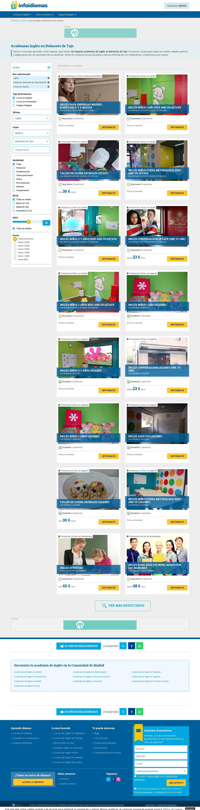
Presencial (20, 168)
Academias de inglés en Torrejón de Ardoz (150, 681)
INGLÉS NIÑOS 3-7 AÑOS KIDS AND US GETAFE (88, 239)
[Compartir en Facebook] (131, 645)
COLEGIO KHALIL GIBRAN (75, 570)
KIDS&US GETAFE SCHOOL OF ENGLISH (149, 110)
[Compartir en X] (123, 645)
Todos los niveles (23, 199)
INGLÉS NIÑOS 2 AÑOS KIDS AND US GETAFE (87, 304)
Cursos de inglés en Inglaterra (69, 733)
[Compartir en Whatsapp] (139, 645)
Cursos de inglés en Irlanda (67, 738)
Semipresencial (23, 171)
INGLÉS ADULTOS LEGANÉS (145, 436)
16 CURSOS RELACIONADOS (81, 646)
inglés (16, 78)
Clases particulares (24, 175)
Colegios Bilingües (22, 742)
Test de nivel (101, 738)
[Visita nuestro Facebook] (113, 779)
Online (19, 179)
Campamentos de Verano (107, 752)
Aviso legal (150, 805)
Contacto (64, 778)
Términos (160, 792)
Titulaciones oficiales (105, 742)
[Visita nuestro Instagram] (118, 779)
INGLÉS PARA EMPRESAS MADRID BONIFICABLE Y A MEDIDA (81, 106)
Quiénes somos (67, 783)
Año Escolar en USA (63, 742)
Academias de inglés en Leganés (146, 676)
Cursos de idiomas (22, 733)
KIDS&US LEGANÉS (140, 307)
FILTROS (16, 67)
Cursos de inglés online (65, 752)
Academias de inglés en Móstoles (146, 672)
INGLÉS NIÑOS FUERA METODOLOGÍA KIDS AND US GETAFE (154, 172)
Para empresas (23, 183)
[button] (22, 14)
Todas (19, 164)
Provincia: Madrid (21, 86)
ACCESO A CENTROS (33, 782)
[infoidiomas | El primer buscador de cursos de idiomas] (29, 5)
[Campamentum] (101, 36)
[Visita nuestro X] (108, 779)
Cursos (23, 21)
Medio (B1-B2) (22, 207)
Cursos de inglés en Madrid (68, 757)
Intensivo (20, 186)
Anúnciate (177, 5)
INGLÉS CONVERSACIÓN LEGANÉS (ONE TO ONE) (154, 369)
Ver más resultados (126, 605)
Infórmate (108, 127)
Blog (96, 733)
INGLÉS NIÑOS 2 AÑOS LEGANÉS (79, 436)
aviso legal (153, 776)
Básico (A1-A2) (22, 203)
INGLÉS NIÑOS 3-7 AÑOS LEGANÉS (81, 370)
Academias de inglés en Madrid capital (90, 672)
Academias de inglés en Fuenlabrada (30, 676)
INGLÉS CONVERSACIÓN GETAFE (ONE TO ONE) (157, 239)
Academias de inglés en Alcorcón (87, 681)
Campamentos (22, 190)
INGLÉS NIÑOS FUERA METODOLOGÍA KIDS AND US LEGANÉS (154, 501)
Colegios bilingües (24, 105)
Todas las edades (23, 228)
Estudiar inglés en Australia (68, 747)
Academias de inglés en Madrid (28, 672)
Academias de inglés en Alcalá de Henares (91, 676)
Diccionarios (100, 747)
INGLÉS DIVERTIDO (71, 567)
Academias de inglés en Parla (27, 686)
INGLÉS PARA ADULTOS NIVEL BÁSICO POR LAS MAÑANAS (154, 566)
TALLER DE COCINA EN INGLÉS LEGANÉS (85, 502)
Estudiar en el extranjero (25, 738)
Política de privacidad (143, 792)
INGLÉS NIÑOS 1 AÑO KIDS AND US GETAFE (154, 107)
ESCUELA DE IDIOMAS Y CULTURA (79, 110)
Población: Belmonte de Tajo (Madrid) (29, 82)
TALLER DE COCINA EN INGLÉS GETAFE (84, 173)
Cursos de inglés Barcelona (67, 762)
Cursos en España (24, 98)
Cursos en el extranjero (26, 101)
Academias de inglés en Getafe (27, 681)
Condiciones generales (167, 805)
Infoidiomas (15, 21)
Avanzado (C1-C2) (24, 210)
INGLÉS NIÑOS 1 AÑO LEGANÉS (147, 304)
